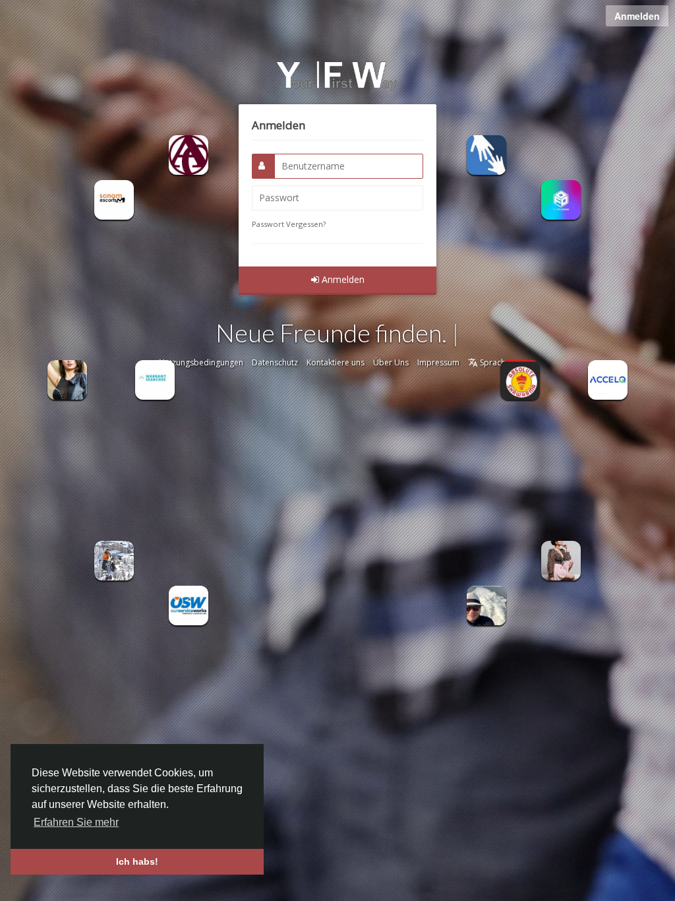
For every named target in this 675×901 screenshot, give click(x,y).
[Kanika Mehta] (114, 199)
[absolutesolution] (520, 379)
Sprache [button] (494, 362)
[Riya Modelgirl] (67, 379)
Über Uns (391, 362)
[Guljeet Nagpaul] (608, 379)
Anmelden (637, 15)
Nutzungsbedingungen (201, 362)
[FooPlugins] (561, 199)
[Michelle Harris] (188, 604)
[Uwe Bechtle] (486, 604)
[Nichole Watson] (155, 379)
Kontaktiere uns (336, 362)
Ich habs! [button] (137, 861)
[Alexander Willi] (114, 559)
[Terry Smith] (486, 154)
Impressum (438, 362)
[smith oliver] (561, 559)
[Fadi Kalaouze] (188, 154)
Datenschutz (275, 362)
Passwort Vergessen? (289, 224)
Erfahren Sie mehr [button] (76, 822)
